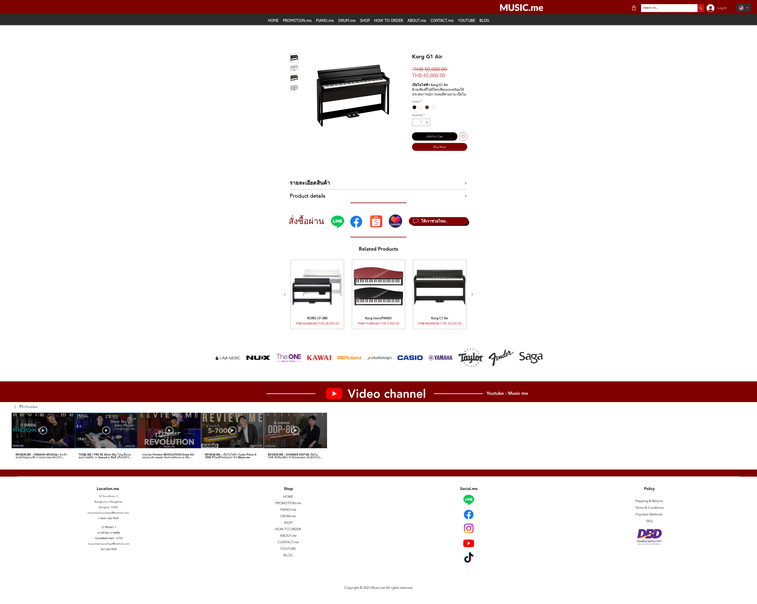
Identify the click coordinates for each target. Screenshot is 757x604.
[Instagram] (468, 533)
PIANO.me (288, 514)
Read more (419, 99)
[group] (378, 299)
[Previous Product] (284, 299)
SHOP (288, 527)
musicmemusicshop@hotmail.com (108, 517)
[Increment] (427, 126)
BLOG (288, 560)
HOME (288, 501)
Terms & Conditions (649, 512)
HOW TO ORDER (288, 534)
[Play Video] (43, 435)
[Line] (337, 226)
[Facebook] (356, 226)
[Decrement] (415, 126)
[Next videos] (333, 434)
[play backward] (220, 362)
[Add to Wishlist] (463, 141)
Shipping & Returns (649, 505)
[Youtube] (468, 547)
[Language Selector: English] (743, 8)
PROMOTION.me (288, 508)
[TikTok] (468, 562)
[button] (26, 411)
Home (294, 39)
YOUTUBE (288, 553)
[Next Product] (472, 299)
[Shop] (634, 7)
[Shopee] (376, 225)
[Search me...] (700, 8)
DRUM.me (288, 521)
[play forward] (538, 362)
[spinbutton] (421, 126)
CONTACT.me (288, 547)
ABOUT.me (288, 540)
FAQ (649, 525)
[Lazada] (395, 225)
